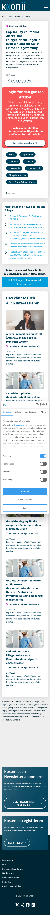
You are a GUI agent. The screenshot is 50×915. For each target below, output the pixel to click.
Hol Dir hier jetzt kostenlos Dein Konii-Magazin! (25, 282)
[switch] (43, 464)
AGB (4, 864)
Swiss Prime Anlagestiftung (22, 182)
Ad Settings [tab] (30, 412)
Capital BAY (27, 154)
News (11, 16)
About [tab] (43, 412)
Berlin (11, 154)
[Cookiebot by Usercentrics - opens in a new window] (36, 404)
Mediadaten (8, 873)
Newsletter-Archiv (10, 877)
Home (4, 16)
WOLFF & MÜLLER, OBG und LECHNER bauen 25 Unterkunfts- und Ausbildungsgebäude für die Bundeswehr (27, 235)
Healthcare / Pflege (22, 16)
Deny (25, 508)
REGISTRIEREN (15, 842)
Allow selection (25, 499)
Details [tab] (18, 412)
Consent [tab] (7, 412)
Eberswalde (14, 168)
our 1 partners (17, 425)
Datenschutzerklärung (12, 868)
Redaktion (7, 881)
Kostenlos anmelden (23, 143)
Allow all (25, 491)
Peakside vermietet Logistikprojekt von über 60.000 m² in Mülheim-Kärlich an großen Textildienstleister (27, 254)
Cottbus (29, 161)
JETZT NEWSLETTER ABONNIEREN (23, 803)
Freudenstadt (34, 168)
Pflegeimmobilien (17, 175)
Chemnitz (13, 161)
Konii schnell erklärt (11, 886)
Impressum (11, 193)
